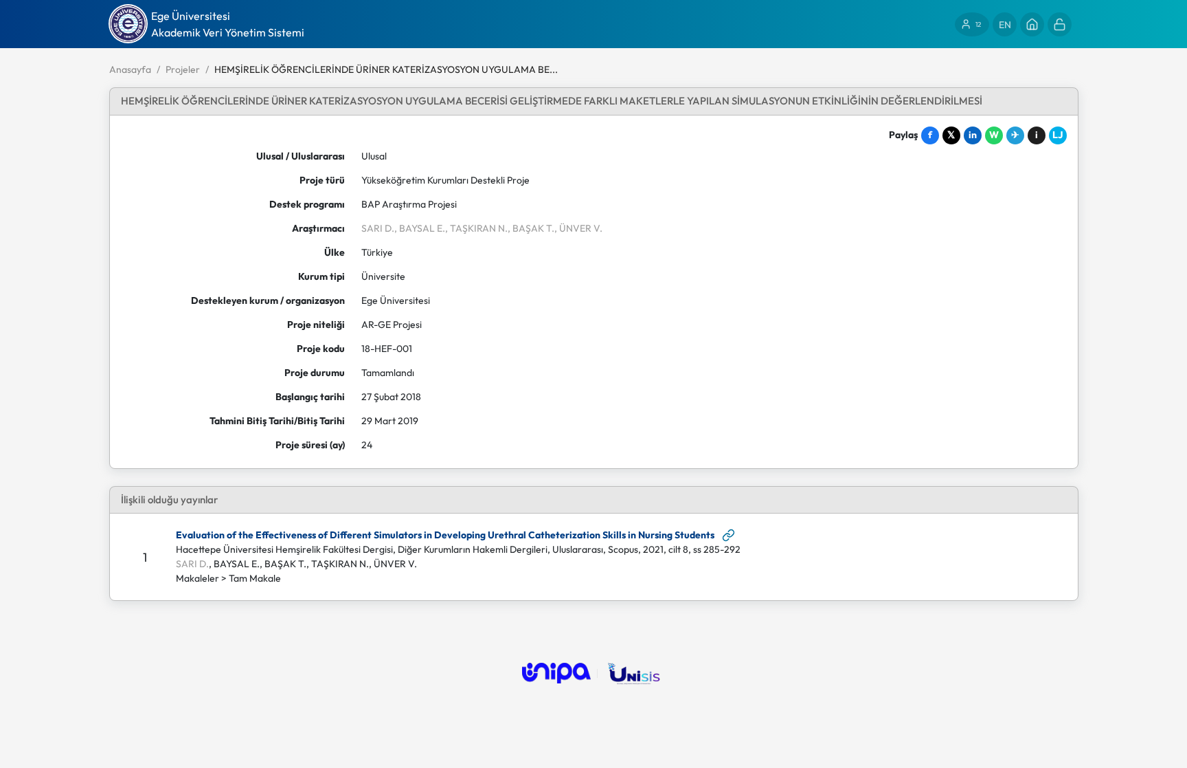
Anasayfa (130, 69)
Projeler (183, 69)
